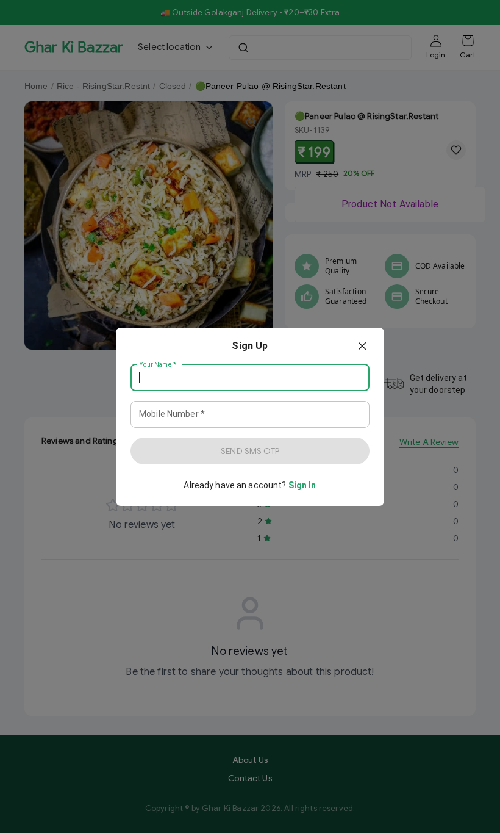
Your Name (158, 364)
